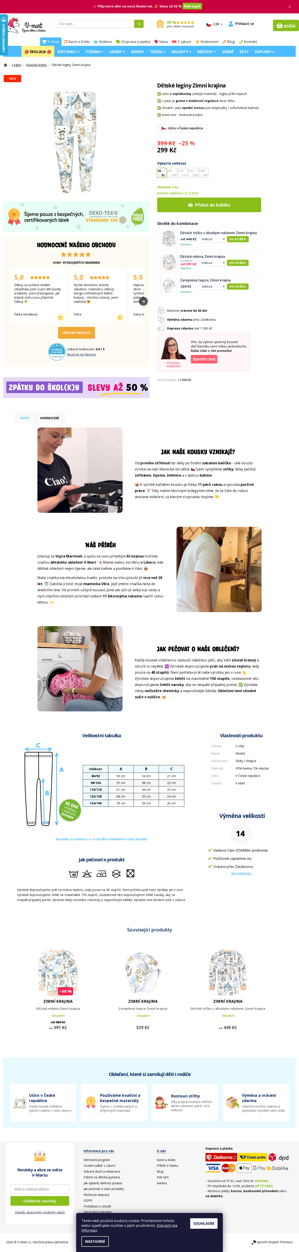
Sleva (163, 41)
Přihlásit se (244, 23)
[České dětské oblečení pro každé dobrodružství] (6, 65)
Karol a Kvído (79, 41)
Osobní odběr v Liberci (99, 1165)
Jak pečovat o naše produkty (104, 1189)
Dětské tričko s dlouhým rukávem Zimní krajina (218, 233)
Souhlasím (203, 1223)
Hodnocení (209, 41)
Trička (156, 51)
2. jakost (184, 41)
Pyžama (93, 51)
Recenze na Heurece (81, 354)
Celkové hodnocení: (81, 349)
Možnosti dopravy (96, 1195)
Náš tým (163, 1177)
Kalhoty (180, 51)
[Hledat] (139, 24)
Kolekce (105, 41)
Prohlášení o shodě (97, 1206)
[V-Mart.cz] (23, 25)
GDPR (88, 1200)
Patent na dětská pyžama (102, 1177)
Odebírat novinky (39, 1201)
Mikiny (137, 51)
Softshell (67, 51)
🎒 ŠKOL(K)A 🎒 (38, 51)
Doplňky (263, 51)
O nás (161, 1151)
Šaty (244, 51)
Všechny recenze (76, 333)
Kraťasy (205, 51)
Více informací (241, 873)
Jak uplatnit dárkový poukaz (103, 1183)
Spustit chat (204, 359)
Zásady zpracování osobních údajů (40, 1212)
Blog (231, 41)
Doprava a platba (136, 41)
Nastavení (95, 1241)
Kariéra (162, 1183)
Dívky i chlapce (246, 761)
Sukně (228, 51)
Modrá (240, 753)
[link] (256, 1103)
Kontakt (250, 41)
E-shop (53, 41)
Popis (24, 418)
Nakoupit (192, 6)
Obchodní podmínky (98, 1212)
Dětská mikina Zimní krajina (202, 257)
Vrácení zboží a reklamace (102, 1171)
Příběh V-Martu (167, 1165)
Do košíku (237, 239)
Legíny (116, 51)
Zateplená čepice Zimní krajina (205, 280)
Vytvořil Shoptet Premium (275, 1242)
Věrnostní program (97, 1160)
